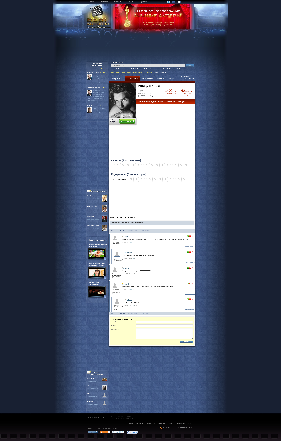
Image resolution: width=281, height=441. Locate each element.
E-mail (113, 325)
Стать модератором (119, 179)
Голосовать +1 (127, 121)
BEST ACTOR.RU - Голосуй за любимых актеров (98, 22)
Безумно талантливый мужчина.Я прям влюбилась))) (99, 110)
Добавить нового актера (184, 427)
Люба (126, 236)
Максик (127, 268)
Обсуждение (148, 72)
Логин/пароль (186, 1)
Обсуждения (101, 68)
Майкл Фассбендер (93, 72)
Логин (113, 322)
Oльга (100, 105)
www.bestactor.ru (96, 417)
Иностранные (120, 72)
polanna (129, 252)
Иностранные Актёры (187, 94)
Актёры (129, 72)
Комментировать (190, 246)
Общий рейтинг (172, 93)
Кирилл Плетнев (92, 105)
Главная (111, 72)
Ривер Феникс (137, 72)
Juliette (102, 72)
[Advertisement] (140, 46)
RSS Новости (167, 427)
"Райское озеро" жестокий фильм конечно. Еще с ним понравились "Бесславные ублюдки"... (95, 79)
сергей (127, 284)
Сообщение (115, 329)
